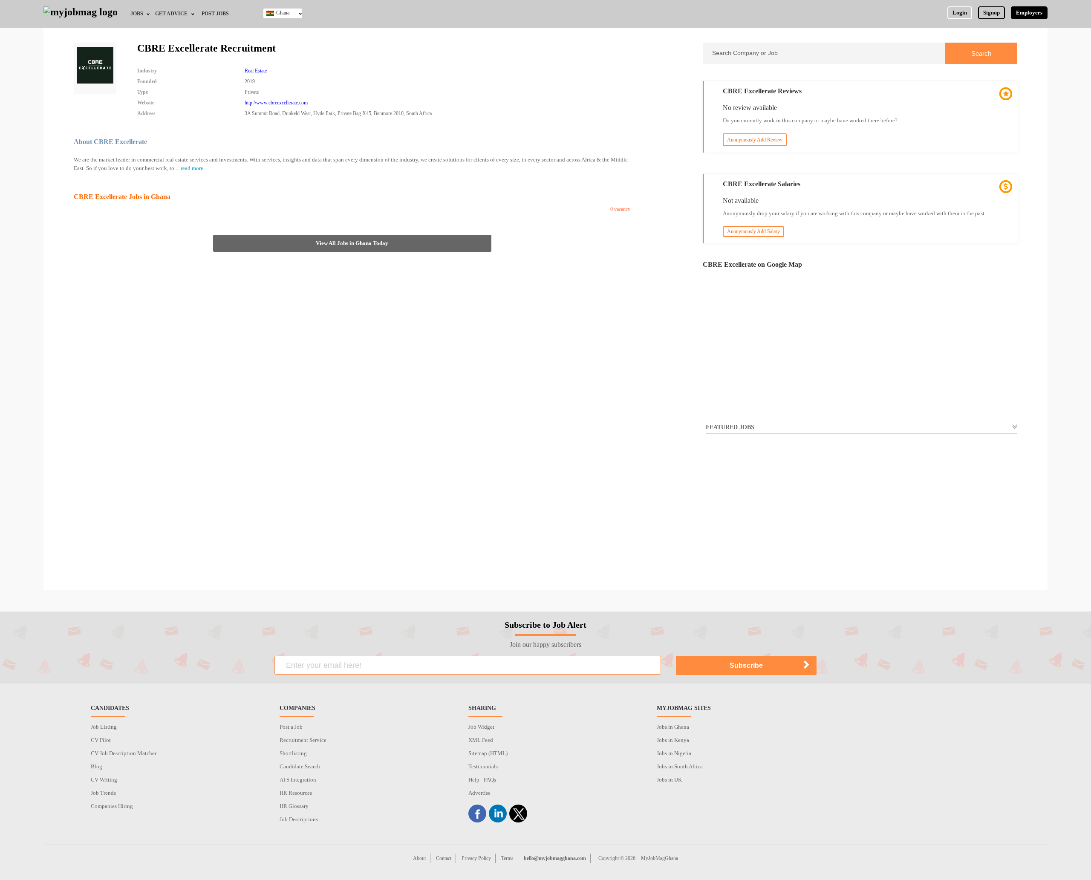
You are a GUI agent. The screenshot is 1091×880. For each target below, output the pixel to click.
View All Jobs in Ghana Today (352, 243)
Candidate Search (300, 766)
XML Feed (480, 740)
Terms (507, 858)
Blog (96, 766)
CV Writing (104, 779)
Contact (443, 858)
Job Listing (104, 727)
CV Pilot (101, 740)
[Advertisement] (860, 517)
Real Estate (256, 71)
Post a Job (291, 727)
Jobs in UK (669, 779)
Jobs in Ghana (673, 727)
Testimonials (483, 766)
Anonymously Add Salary (753, 231)
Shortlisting (293, 753)
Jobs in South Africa (680, 766)
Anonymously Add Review (754, 140)
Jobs (136, 14)
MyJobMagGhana (659, 858)
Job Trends (103, 793)
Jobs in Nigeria (674, 753)
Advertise (479, 793)
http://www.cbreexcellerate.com (276, 103)
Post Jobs (215, 14)
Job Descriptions (299, 819)
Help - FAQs (482, 779)
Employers (1029, 12)
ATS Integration (298, 779)
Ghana (282, 13)
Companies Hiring (112, 806)
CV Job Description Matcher (123, 753)
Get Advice (171, 14)
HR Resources (296, 793)
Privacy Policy (476, 858)
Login (959, 12)
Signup (991, 12)
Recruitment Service (303, 740)
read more (192, 168)
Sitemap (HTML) (488, 753)
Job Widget (481, 727)
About (419, 858)
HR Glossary (294, 806)
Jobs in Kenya (673, 740)
